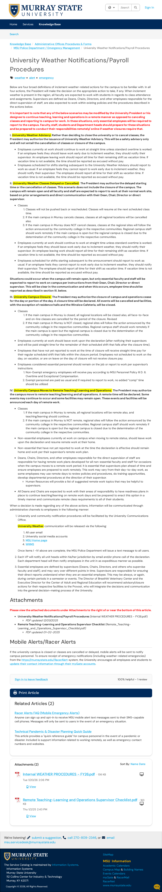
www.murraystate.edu (117, 885)
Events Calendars (114, 873)
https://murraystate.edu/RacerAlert (45, 660)
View (32, 786)
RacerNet (109, 881)
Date (142, 764)
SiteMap (108, 854)
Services (28, 24)
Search (15, 34)
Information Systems (65, 865)
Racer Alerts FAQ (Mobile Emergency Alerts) (47, 713)
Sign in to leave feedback (31, 679)
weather (20, 77)
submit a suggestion (46, 838)
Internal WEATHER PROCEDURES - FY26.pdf (59, 774)
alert (32, 77)
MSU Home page (36, 540)
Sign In (149, 7)
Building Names (133, 869)
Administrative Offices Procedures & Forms (63, 44)
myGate (108, 877)
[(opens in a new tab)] (45, 10)
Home (13, 24)
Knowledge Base (50, 24)
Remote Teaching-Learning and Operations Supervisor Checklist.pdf (80, 800)
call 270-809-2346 (81, 838)
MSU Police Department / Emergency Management (47, 48)
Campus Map (111, 869)
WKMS (30, 544)
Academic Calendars (116, 865)
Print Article (28, 692)
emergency (46, 77)
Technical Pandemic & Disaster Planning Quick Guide (53, 731)
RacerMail (123, 877)
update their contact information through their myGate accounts (52, 664)
